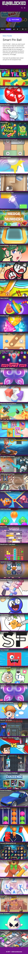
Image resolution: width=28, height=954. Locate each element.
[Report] (23, 29)
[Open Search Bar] (22, 8)
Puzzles (9, 36)
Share (9, 29)
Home (4, 36)
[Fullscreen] (25, 29)
